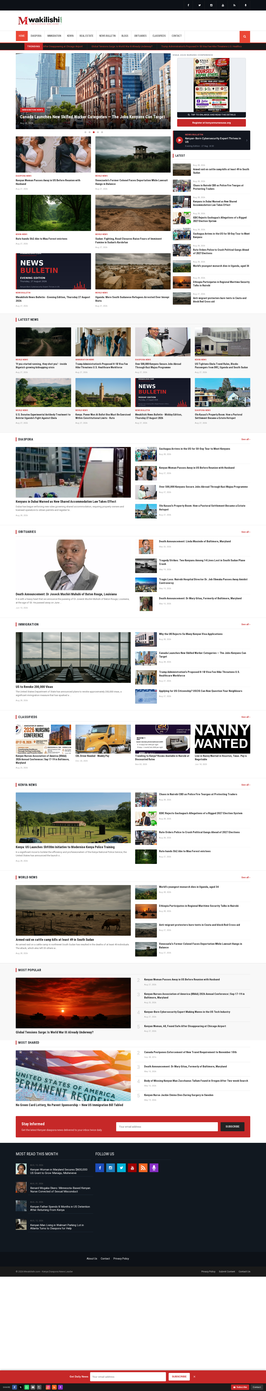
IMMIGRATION (54, 35)
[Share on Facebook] (14, 1387)
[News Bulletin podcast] (245, 5)
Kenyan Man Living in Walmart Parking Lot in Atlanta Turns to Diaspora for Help (57, 1227)
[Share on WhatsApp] (26, 1387)
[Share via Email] (33, 1387)
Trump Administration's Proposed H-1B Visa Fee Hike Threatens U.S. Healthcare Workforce (128, 46)
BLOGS (125, 35)
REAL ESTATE (86, 35)
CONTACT (177, 35)
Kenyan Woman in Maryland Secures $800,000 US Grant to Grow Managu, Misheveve (58, 1171)
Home (22, 35)
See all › (245, 439)
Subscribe (232, 1126)
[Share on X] (20, 1387)
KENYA (70, 35)
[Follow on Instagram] (48, 1387)
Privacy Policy (121, 1258)
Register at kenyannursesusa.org (211, 122)
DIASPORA (36, 35)
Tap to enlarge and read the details (213, 114)
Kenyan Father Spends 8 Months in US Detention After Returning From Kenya (60, 1208)
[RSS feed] (234, 5)
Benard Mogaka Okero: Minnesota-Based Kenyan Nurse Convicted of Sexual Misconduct (60, 1189)
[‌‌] (188, 5)
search (245, 37)
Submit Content (227, 1271)
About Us (92, 1258)
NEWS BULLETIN (107, 35)
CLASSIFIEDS (159, 35)
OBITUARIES (140, 35)
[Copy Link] (39, 1387)
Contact (105, 1258)
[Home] (40, 20)
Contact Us (244, 1271)
